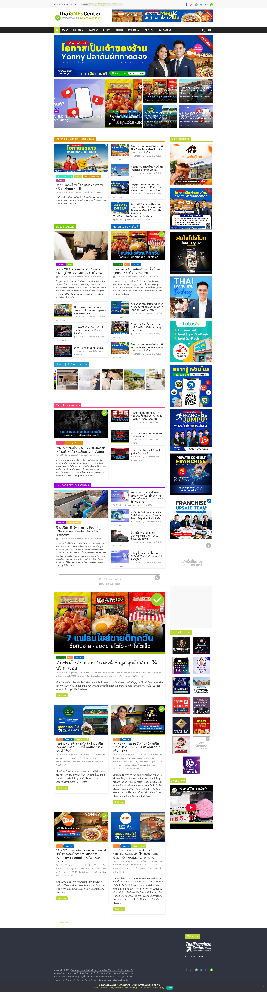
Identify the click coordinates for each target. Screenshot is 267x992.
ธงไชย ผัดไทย (133, 672)
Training (61, 180)
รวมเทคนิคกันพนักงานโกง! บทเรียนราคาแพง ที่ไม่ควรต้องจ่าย (88, 330)
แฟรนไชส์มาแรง (110, 676)
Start (65, 30)
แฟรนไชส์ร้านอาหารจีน (64, 875)
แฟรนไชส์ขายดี (82, 676)
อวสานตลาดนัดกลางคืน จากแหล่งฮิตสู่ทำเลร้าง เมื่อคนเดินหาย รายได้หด (80, 449)
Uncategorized (75, 111)
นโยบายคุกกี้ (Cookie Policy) (153, 988)
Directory (78, 30)
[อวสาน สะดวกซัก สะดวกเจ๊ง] (63, 346)
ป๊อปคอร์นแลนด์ (145, 672)
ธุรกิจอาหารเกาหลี (150, 865)
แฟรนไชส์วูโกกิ (118, 872)
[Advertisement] (191, 607)
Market (60, 443)
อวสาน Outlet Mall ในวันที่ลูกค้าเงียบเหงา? (145, 452)
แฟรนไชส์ (60, 676)
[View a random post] (210, 30)
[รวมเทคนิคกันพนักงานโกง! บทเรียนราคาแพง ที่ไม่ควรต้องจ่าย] (63, 326)
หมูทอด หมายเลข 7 (144, 758)
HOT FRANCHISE (119, 865)
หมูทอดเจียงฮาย (156, 761)
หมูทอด (133, 758)
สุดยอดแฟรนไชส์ (82, 739)
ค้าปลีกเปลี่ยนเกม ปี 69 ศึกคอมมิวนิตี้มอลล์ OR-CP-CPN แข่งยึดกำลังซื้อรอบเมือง (146, 415)
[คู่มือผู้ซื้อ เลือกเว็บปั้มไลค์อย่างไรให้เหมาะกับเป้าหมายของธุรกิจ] (120, 551)
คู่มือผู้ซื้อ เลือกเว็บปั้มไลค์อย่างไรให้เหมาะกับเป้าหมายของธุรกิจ (146, 556)
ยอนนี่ (95, 872)
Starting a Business (91, 176)
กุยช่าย (58, 758)
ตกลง (169, 988)
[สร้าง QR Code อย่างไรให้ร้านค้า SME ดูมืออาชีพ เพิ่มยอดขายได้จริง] (81, 233)
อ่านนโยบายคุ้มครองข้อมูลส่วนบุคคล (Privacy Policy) (115, 988)
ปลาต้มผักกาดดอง (85, 872)
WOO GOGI (138, 865)
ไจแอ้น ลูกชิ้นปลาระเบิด (125, 676)
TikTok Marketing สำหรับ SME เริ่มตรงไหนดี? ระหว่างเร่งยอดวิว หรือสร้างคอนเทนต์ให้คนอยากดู (105, 5)
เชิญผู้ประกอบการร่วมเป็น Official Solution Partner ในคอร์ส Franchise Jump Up (146, 187)
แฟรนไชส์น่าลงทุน (96, 676)
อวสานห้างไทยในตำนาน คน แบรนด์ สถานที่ (146, 434)
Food (127, 264)
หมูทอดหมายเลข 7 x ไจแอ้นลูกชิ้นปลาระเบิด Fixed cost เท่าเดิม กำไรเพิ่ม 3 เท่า (136, 747)
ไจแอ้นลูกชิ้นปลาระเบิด (131, 769)
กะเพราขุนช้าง (111, 672)
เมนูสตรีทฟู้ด (67, 761)
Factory (93, 30)
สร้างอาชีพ (87, 758)
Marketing (133, 30)
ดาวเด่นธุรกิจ (124, 758)
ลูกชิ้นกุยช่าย (77, 758)
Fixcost (116, 758)
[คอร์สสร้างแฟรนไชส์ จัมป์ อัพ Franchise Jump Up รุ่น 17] (120, 165)
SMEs (70, 264)
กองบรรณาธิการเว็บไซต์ (82, 124)
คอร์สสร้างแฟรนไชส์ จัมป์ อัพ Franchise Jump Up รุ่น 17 (147, 168)
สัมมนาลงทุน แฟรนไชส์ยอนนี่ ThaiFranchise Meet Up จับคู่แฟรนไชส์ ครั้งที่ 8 (147, 149)
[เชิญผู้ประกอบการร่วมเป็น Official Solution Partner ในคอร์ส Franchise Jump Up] (120, 182)
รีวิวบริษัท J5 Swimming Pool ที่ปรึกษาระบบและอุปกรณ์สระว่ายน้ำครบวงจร (98, 118)
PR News (149, 30)
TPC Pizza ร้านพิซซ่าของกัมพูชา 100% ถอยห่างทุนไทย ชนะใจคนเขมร (90, 310)
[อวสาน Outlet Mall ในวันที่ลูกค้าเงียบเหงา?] (120, 449)
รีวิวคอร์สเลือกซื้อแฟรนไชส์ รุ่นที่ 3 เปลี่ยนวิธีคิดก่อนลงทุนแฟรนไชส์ (146, 327)
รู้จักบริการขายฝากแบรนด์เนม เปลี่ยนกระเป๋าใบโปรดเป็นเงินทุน (144, 535)
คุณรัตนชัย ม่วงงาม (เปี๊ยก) (167, 96)
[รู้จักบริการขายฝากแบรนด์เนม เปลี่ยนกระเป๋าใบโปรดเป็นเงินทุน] (120, 531)
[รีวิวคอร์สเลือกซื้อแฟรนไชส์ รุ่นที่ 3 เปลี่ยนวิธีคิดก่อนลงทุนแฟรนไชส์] (120, 323)
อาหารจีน (101, 872)
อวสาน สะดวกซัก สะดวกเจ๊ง (89, 347)
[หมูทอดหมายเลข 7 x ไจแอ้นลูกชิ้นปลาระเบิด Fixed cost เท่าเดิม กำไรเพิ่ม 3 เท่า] (138, 706)
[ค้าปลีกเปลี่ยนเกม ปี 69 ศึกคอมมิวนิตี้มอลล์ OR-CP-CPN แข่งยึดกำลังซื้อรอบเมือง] (120, 411)
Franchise (136, 264)
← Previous (62, 922)
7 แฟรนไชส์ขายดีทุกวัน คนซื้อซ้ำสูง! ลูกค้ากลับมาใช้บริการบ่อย (161, 92)
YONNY (92, 868)
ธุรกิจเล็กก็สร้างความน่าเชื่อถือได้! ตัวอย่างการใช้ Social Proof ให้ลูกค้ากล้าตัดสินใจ (146, 515)
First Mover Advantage (65, 868)
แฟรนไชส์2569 (70, 676)
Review (106, 30)
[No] (263, 986)
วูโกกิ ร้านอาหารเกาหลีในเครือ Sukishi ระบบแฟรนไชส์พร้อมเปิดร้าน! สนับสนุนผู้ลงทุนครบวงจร (135, 854)
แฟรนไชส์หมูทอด (138, 765)
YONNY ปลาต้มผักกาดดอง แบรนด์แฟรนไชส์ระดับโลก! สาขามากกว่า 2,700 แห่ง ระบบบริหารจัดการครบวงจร (81, 855)
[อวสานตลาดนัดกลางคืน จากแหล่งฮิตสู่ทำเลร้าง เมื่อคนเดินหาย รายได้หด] (81, 411)
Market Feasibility (82, 868)
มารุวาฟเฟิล (156, 672)
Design (119, 30)
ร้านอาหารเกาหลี (128, 868)
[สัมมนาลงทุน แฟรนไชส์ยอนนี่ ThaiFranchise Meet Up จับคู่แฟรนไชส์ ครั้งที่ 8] (120, 145)
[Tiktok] (196, 4)
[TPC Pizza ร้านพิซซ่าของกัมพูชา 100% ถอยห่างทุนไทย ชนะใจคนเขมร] (63, 305)
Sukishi (130, 865)
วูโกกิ (137, 868)
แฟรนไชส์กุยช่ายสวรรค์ (89, 761)
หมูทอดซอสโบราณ (128, 761)
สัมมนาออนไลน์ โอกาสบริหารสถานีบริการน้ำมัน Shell (79, 187)
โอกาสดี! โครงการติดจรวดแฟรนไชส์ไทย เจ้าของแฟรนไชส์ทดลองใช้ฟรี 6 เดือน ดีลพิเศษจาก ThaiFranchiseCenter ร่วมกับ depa (137, 210)
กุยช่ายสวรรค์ (122, 672)
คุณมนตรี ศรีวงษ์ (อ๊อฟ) (95, 351)
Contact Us (165, 30)
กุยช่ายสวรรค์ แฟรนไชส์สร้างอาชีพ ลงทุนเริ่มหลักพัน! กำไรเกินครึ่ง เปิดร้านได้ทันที (159, 115)
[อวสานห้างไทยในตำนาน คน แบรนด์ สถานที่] (120, 431)
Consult (78, 176)
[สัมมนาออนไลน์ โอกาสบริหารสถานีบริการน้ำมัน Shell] (81, 145)
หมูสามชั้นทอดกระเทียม (121, 765)
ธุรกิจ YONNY (72, 872)
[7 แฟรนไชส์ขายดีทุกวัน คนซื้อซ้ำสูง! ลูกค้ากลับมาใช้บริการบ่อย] (160, 81)
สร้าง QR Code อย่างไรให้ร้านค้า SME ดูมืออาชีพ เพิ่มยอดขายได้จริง (79, 271)
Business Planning (65, 176)
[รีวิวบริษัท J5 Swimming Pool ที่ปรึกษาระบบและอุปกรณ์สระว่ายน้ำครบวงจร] (98, 103)
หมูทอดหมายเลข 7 (142, 761)
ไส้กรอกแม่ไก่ (140, 676)
